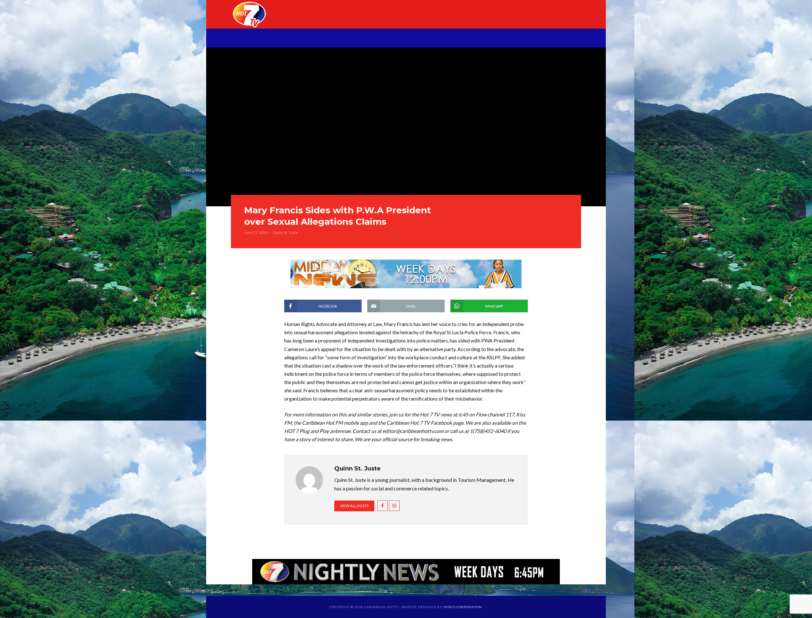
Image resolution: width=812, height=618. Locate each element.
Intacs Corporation (462, 607)
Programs (347, 39)
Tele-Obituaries (397, 39)
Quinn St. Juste (285, 232)
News (314, 39)
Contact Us (542, 39)
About (287, 39)
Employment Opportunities (473, 39)
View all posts (354, 505)
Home (260, 39)
